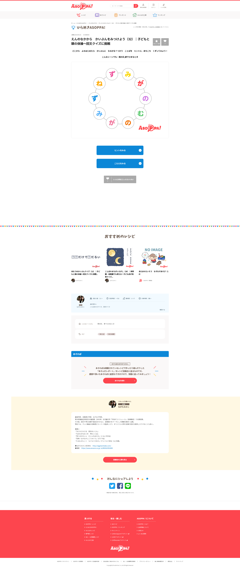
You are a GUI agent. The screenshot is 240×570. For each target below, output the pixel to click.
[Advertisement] (101, 202)
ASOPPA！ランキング (118, 527)
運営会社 (170, 561)
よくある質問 (142, 534)
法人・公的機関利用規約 (129, 561)
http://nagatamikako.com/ (102, 446)
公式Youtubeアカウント (119, 540)
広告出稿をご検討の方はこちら (111, 561)
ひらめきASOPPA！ (81, 23)
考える (102, 334)
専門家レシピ (90, 534)
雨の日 (100, 324)
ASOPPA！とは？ (143, 524)
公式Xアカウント (117, 537)
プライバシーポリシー (145, 561)
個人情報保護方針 (159, 561)
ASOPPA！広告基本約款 (93, 561)
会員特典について (143, 527)
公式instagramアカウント (120, 534)
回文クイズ (106, 307)
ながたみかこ (123, 406)
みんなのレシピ (90, 530)
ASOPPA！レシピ (91, 524)
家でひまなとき (109, 324)
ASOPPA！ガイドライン (63, 561)
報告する (162, 310)
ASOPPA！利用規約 (155, 27)
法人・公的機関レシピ (92, 537)
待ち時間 (111, 334)
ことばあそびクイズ (96, 307)
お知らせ (140, 530)
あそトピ (114, 524)
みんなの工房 (90, 540)
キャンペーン (116, 530)
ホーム (73, 23)
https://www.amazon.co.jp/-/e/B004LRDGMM (97, 448)
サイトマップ (179, 561)
